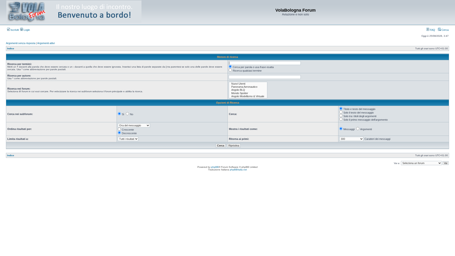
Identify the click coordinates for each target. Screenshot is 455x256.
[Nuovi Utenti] (248, 83)
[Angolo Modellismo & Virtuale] (248, 96)
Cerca (445, 29)
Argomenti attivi (46, 43)
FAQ (432, 29)
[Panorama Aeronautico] (248, 86)
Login (26, 29)
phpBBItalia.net (238, 169)
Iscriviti (14, 29)
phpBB (215, 167)
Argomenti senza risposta (20, 43)
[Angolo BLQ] (248, 89)
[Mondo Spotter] (248, 93)
